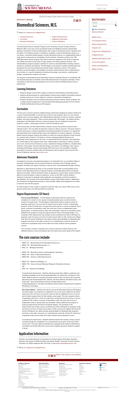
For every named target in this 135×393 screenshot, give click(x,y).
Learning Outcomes (26, 37)
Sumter (81, 370)
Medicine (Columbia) (23, 376)
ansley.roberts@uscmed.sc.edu (66, 343)
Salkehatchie (82, 371)
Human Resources (43, 375)
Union (80, 372)
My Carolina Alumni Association (46, 374)
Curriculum (23, 39)
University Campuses (85, 363)
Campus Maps (62, 371)
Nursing (20, 380)
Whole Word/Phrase (100, 29)
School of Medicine (58, 41)
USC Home (99, 5)
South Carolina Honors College (26, 386)
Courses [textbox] (94, 22)
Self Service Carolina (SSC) (65, 364)
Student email (62, 372)
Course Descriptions (98, 62)
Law (19, 375)
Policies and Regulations (100, 65)
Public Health (21, 383)
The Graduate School (99, 41)
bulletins (42, 390)
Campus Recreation (43, 370)
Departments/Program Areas (101, 58)
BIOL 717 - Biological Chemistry (32, 247)
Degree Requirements (59, 37)
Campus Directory (63, 370)
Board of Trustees (43, 366)
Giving (40, 368)
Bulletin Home (96, 37)
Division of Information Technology (47, 377)
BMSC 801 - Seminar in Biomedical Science (36, 257)
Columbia (81, 367)
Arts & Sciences (22, 364)
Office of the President (44, 364)
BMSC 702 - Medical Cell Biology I (33, 261)
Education (20, 367)
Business (20, 366)
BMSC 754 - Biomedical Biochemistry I (35, 245)
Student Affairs (42, 371)
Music (19, 379)
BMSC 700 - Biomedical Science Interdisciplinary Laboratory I (42, 252)
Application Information (60, 39)
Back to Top (60, 354)
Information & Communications (25, 374)
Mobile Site (67, 391)
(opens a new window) (72, 354)
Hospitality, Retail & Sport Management (24, 372)
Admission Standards (27, 41)
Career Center (62, 375)
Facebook (104, 365)
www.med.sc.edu (42, 152)
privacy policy (106, 387)
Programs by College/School (35, 32)
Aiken (80, 364)
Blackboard (61, 366)
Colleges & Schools (23, 363)
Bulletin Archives (97, 69)
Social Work (21, 385)
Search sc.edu (102, 7)
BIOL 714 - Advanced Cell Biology (33, 268)
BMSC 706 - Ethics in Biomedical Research (36, 254)
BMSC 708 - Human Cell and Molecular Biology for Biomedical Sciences (46, 264)
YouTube (104, 370)
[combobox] (60, 16)
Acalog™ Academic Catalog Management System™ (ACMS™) (81, 390)
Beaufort (81, 366)
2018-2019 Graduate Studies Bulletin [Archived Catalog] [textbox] (56, 16)
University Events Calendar (65, 368)
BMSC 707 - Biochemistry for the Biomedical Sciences (40, 243)
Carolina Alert (62, 367)
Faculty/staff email (63, 374)
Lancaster (81, 368)
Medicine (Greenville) (23, 378)
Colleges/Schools (97, 55)
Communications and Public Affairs (47, 372)
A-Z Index (105, 5)
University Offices (44, 363)
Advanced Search (98, 32)
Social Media (102, 363)
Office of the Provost (44, 367)
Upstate (81, 374)
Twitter (103, 367)
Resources (62, 363)
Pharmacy (20, 382)
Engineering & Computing (24, 368)
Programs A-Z (96, 48)
